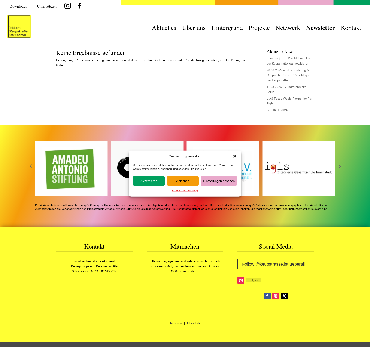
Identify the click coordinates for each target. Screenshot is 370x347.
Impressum (176, 323)
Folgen (253, 280)
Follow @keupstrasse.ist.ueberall (273, 264)
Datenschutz (193, 323)
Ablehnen (182, 181)
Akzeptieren (148, 181)
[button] (235, 156)
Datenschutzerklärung (185, 190)
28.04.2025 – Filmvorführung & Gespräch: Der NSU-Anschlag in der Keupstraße (288, 75)
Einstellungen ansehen (219, 181)
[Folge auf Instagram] (240, 280)
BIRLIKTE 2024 (277, 110)
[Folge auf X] (284, 296)
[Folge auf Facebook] (267, 296)
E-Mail (167, 266)
